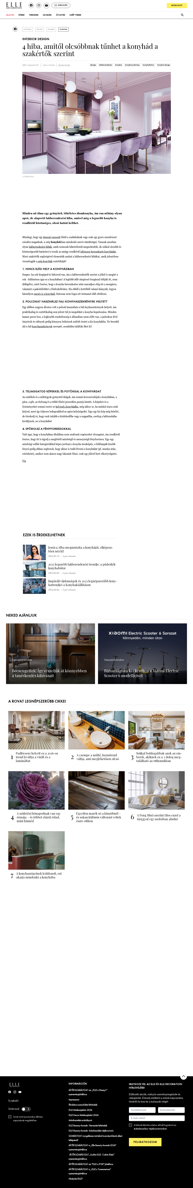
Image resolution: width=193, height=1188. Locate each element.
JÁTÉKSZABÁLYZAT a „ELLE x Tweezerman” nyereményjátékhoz (90, 1171)
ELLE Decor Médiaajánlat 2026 (84, 1115)
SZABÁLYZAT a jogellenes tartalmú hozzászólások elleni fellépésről (95, 1138)
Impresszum (74, 1100)
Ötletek (60, 15)
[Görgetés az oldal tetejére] (183, 1076)
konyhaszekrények (42, 326)
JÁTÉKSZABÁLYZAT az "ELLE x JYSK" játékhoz (91, 1164)
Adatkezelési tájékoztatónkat (150, 1129)
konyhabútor (148, 65)
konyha (118, 65)
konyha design (163, 65)
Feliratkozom (145, 1142)
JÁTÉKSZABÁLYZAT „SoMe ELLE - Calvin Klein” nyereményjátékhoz (92, 1157)
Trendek (33, 15)
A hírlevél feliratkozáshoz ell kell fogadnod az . (155, 1127)
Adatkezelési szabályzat (80, 1120)
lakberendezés (105, 65)
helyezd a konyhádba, (67, 406)
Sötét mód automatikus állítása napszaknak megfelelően (28, 1119)
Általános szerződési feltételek (83, 1105)
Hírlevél (63, 5)
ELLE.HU (10, 15)
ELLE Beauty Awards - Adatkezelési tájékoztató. (91, 1131)
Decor (40, 29)
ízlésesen (98, 251)
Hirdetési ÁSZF (76, 1179)
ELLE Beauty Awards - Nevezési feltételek (88, 1126)
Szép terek (75, 15)
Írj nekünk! (13, 1100)
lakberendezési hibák (40, 246)
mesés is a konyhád (44, 293)
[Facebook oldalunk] (31, 5)
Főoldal (28, 29)
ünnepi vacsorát (51, 237)
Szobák (47, 15)
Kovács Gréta (64, 65)
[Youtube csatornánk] (46, 5)
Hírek (21, 15)
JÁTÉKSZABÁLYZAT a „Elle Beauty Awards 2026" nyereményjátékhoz (92, 1147)
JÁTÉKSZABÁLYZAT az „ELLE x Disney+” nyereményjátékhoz (88, 1092)
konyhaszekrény (132, 65)
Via (24, 461)
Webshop (176, 5)
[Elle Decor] (14, 5)
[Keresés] (182, 15)
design (93, 65)
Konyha (63, 29)
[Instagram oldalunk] (38, 5)
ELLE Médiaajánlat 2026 (80, 1110)
